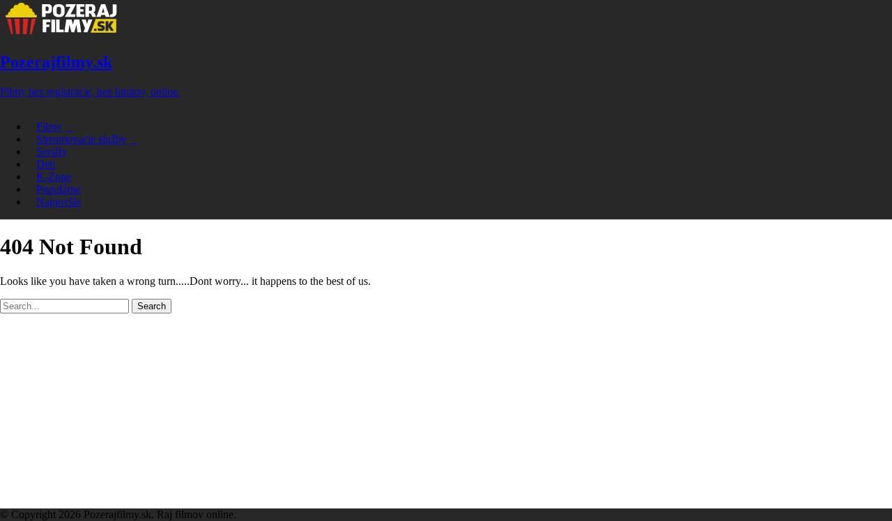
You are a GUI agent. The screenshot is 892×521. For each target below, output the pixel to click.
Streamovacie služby (81, 139)
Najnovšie (58, 202)
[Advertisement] (446, 410)
